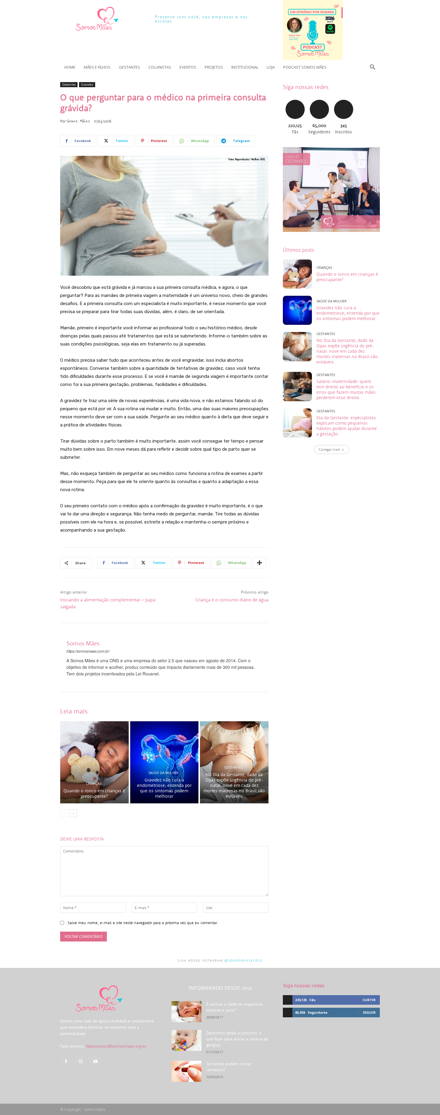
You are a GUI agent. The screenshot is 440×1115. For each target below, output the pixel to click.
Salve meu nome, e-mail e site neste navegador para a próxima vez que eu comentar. (143, 922)
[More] (259, 563)
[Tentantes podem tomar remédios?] (186, 1071)
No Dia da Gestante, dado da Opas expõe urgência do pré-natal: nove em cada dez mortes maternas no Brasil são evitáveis (234, 785)
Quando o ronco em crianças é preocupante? (94, 793)
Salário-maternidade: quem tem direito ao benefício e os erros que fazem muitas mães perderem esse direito (346, 389)
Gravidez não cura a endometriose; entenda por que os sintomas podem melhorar (164, 788)
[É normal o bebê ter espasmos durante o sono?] (186, 1011)
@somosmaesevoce (243, 960)
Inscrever (343, 99)
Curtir (295, 99)
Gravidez (87, 84)
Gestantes (69, 84)
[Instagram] (81, 1061)
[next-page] (73, 813)
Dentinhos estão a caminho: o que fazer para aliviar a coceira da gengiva (237, 1039)
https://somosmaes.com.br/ (88, 651)
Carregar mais (329, 449)
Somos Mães (78, 121)
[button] (372, 67)
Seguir (319, 99)
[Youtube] (95, 1061)
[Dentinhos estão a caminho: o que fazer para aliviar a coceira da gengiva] (186, 1040)
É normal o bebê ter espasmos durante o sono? (234, 1007)
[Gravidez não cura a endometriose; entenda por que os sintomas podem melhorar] (164, 762)
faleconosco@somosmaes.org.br (116, 1046)
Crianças (93, 783)
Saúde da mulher (163, 772)
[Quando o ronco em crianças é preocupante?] (94, 762)
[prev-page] (64, 813)
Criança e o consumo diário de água (231, 600)
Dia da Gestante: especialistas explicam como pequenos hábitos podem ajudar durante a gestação (346, 426)
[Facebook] (66, 1061)
